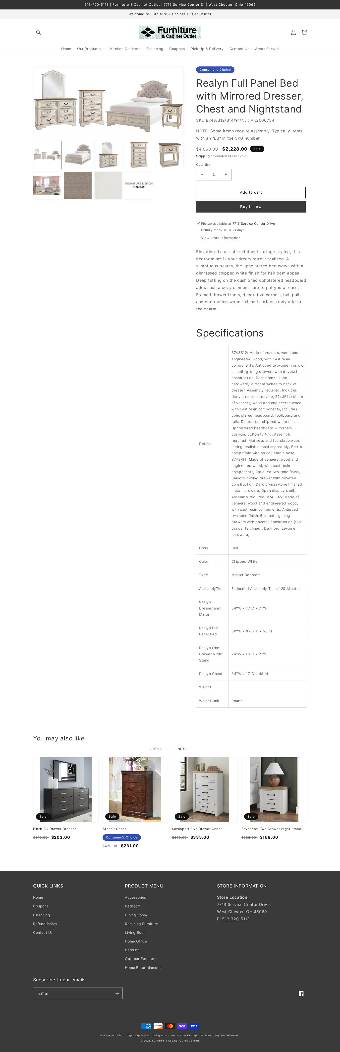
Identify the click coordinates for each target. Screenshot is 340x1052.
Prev (158, 749)
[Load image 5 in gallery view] (170, 155)
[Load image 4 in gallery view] (139, 155)
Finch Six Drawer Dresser (54, 829)
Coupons (41, 906)
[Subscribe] (117, 993)
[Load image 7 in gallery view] (78, 185)
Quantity (203, 164)
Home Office (136, 941)
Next (182, 749)
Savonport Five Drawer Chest (197, 829)
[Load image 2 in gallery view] (78, 155)
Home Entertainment (143, 967)
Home (38, 897)
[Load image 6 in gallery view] (47, 185)
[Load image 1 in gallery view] (47, 155)
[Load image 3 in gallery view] (108, 155)
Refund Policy (45, 924)
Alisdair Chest (114, 829)
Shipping (203, 156)
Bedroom (133, 906)
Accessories (135, 897)
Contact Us (43, 932)
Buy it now (251, 206)
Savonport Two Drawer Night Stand (271, 829)
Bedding (132, 950)
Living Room (136, 932)
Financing (41, 915)
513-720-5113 (236, 918)
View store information (220, 238)
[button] (38, 32)
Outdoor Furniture (140, 958)
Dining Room (136, 915)
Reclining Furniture (141, 924)
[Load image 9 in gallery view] (139, 185)
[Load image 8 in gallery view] (108, 185)
